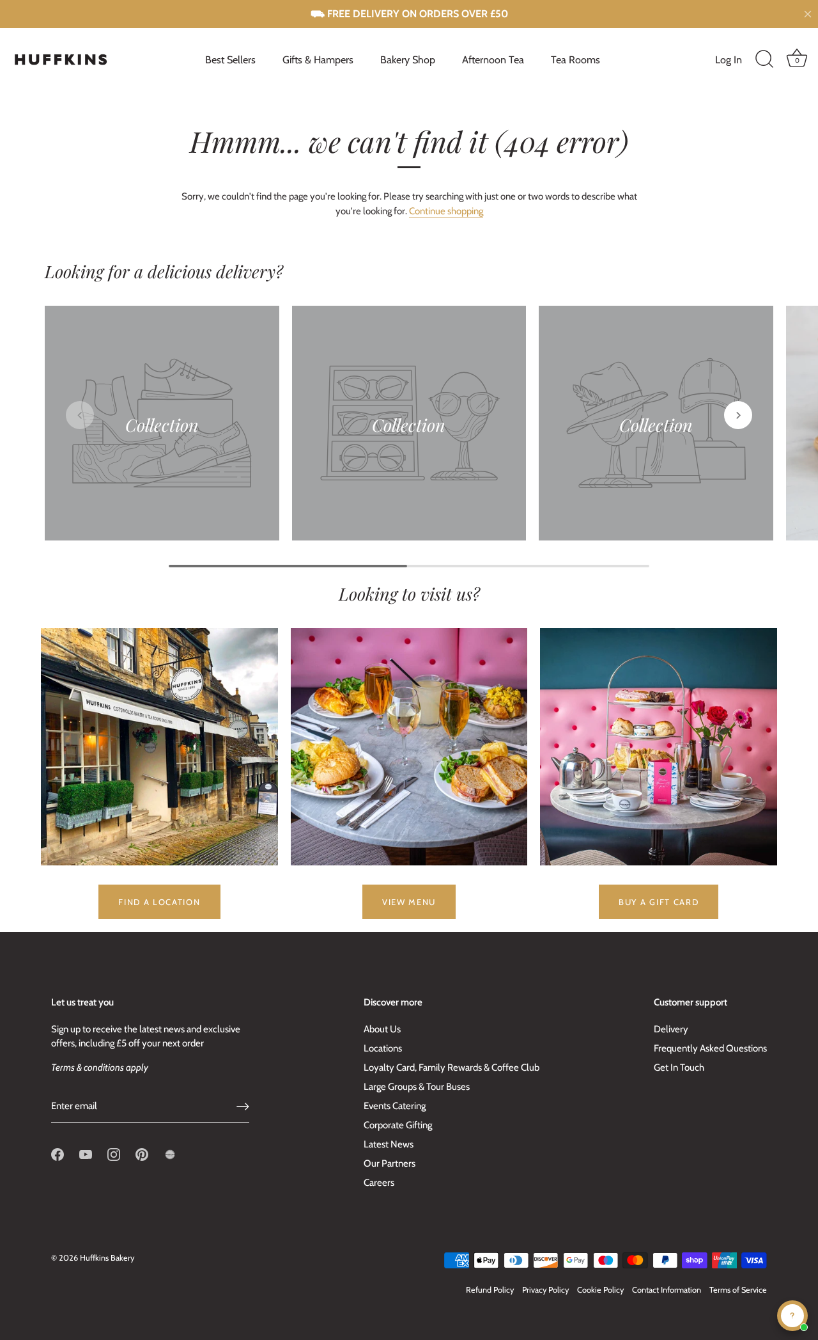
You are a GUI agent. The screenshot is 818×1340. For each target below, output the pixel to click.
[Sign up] (242, 1106)
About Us (382, 1029)
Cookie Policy (600, 1290)
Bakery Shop (407, 59)
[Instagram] (113, 1154)
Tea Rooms (575, 59)
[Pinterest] (141, 1154)
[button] (80, 415)
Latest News (388, 1144)
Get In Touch (679, 1067)
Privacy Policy (545, 1290)
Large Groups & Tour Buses (417, 1086)
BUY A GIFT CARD (658, 902)
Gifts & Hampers (317, 59)
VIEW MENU (409, 902)
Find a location (159, 902)
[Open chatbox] (792, 1315)
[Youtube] (85, 1154)
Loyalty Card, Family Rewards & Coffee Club (451, 1067)
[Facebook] (57, 1154)
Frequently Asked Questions (710, 1048)
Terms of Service (738, 1290)
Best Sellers (230, 59)
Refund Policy (490, 1290)
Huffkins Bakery (107, 1258)
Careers (379, 1182)
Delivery (671, 1029)
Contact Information (666, 1290)
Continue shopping (446, 211)
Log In (728, 59)
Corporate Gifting (398, 1125)
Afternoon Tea (493, 59)
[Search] (764, 59)
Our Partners (389, 1163)
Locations (383, 1048)
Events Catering (395, 1106)
